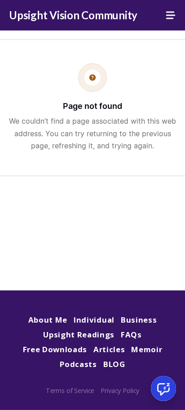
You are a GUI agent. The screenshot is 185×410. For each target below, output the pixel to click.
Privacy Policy (120, 390)
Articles (109, 349)
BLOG (114, 364)
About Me (47, 320)
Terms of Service (70, 390)
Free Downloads (55, 349)
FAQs (131, 334)
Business (139, 320)
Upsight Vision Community (73, 15)
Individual (94, 320)
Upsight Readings (79, 334)
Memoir (146, 349)
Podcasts (78, 364)
